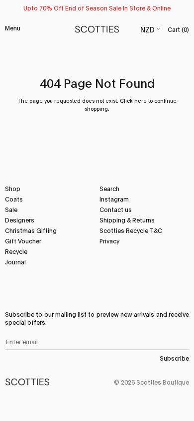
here (140, 100)
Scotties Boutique (162, 382)
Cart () (178, 29)
